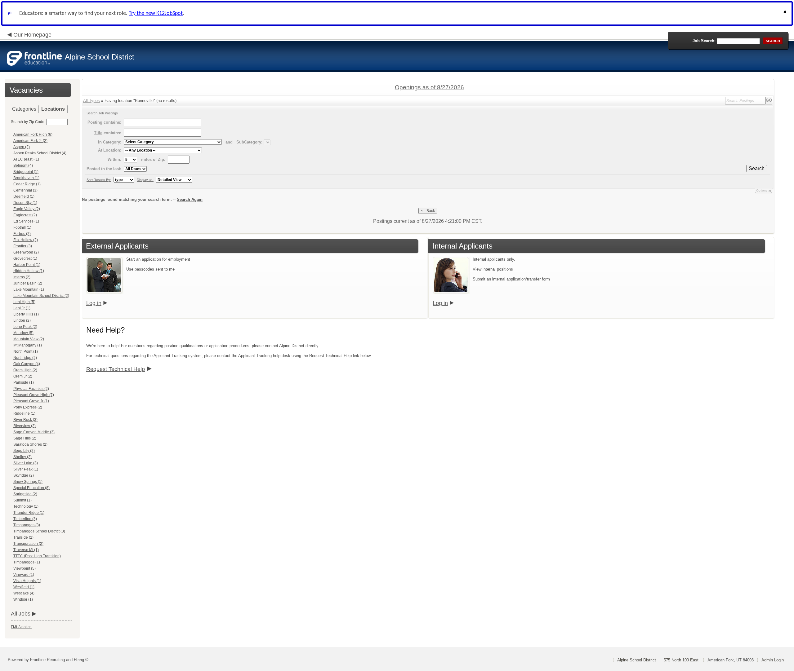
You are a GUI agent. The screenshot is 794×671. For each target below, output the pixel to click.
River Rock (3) (25, 419)
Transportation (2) (28, 543)
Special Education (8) (31, 488)
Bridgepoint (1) (25, 172)
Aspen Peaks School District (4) (39, 153)
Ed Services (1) (26, 221)
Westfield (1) (23, 587)
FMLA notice (21, 627)
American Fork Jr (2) (30, 141)
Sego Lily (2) (24, 450)
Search (757, 168)
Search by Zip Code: (28, 122)
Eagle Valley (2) (26, 209)
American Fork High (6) (32, 134)
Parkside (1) (23, 382)
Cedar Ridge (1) (27, 184)
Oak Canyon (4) (26, 364)
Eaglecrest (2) (25, 215)
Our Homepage (32, 35)
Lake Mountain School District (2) (41, 296)
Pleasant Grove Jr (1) (31, 401)
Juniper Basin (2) (27, 283)
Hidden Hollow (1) (28, 271)
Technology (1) (25, 506)
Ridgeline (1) (24, 413)
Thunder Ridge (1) (28, 512)
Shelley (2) (22, 457)
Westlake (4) (23, 593)
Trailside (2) (23, 537)
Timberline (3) (25, 519)
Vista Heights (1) (27, 581)
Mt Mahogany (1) (27, 345)
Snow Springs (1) (27, 481)
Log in (93, 303)
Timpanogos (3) (26, 525)
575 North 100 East (682, 660)
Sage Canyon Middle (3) (34, 432)
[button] (785, 13)
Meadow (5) (23, 333)
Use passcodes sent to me (150, 269)
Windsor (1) (23, 599)
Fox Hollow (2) (25, 240)
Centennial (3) (25, 190)
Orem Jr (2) (22, 376)
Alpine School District (636, 660)
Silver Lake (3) (25, 463)
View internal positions (493, 269)
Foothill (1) (22, 227)
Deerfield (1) (23, 196)
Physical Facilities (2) (31, 388)
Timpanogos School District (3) (39, 531)
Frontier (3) (22, 246)
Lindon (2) (22, 320)
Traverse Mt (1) (26, 550)
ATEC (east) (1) (26, 159)
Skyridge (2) (23, 475)
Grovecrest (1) (25, 258)
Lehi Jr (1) (21, 308)
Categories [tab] (24, 109)
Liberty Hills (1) (26, 314)
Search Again (190, 199)
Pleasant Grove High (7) (33, 395)
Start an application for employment (158, 259)
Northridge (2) (25, 357)
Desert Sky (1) (25, 203)
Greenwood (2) (26, 252)
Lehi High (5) (24, 302)
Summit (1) (22, 500)
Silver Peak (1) (25, 469)
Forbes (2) (22, 234)
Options (761, 190)
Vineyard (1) (23, 574)
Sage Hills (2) (24, 438)
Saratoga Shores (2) (30, 444)
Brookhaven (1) (26, 178)
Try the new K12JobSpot (156, 13)
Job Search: (704, 40)
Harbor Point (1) (26, 265)
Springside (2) (25, 494)
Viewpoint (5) (24, 568)
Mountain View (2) (28, 339)
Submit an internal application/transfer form (511, 279)
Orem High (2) (25, 370)
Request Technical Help (115, 369)
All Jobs (20, 614)
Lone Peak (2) (25, 326)
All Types (91, 100)
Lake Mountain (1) (28, 289)
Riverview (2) (24, 426)
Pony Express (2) (27, 407)
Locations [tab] (53, 109)
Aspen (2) (21, 147)
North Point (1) (25, 351)
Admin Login (772, 660)
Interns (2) (21, 277)
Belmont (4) (23, 165)
